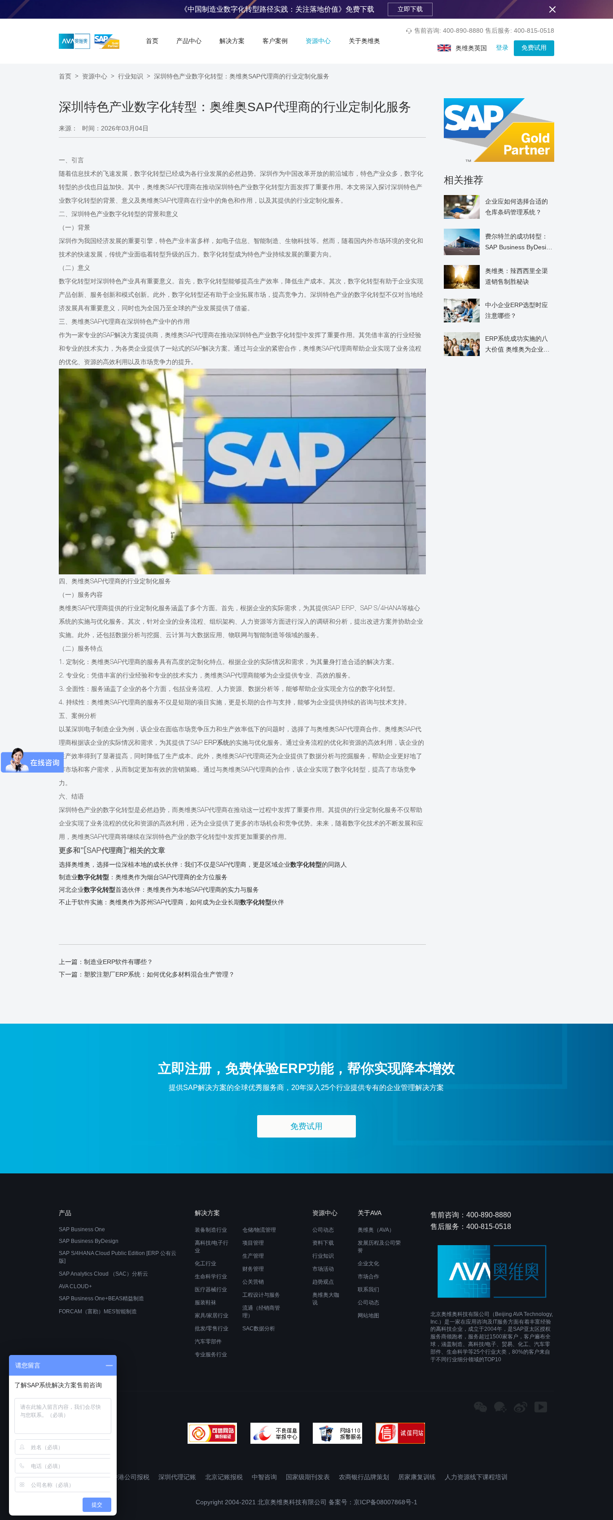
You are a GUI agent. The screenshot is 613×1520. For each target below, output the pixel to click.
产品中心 (188, 40)
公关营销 (253, 1282)
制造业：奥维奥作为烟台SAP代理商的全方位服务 (143, 877)
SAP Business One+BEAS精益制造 (101, 1298)
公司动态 (323, 1230)
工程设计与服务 (261, 1295)
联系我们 (368, 1289)
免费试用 (534, 47)
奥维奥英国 (471, 48)
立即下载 (410, 9)
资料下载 (323, 1243)
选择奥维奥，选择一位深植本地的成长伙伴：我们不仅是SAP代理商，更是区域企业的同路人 (203, 864)
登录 (502, 47)
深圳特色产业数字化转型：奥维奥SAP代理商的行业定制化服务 (241, 76)
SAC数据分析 (258, 1328)
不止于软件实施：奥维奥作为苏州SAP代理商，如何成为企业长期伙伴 (171, 902)
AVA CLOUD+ (75, 1286)
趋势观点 (323, 1282)
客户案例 (275, 40)
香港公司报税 (130, 1477)
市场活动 (323, 1269)
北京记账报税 (224, 1477)
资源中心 (318, 40)
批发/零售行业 (211, 1328)
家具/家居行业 (211, 1315)
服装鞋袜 (205, 1302)
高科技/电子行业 (211, 1247)
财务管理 (253, 1269)
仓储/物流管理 (259, 1230)
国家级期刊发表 (308, 1477)
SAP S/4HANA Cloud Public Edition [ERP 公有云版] (117, 1257)
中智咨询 (264, 1477)
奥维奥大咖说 (325, 1299)
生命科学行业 (211, 1276)
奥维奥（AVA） (376, 1230)
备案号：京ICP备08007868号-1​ (372, 1502)
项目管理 (253, 1243)
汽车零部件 (208, 1341)
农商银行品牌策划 (364, 1477)
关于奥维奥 (364, 40)
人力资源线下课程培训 (476, 1477)
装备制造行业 (211, 1230)
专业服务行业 (211, 1354)
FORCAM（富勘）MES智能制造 (98, 1311)
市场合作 (368, 1276)
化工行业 (205, 1263)
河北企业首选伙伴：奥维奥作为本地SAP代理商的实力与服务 (159, 889)
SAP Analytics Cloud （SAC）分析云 (103, 1274)
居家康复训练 (417, 1477)
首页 (152, 40)
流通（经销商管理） (261, 1312)
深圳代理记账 (177, 1477)
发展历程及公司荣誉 (379, 1247)
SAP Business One (82, 1229)
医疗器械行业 (211, 1289)
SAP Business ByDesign (88, 1241)
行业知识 (130, 76)
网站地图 (368, 1315)
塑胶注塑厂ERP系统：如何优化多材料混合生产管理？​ (159, 974)
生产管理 (253, 1256)
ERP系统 (216, 742)
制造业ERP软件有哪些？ (118, 961)
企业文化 (368, 1263)
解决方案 (232, 40)
